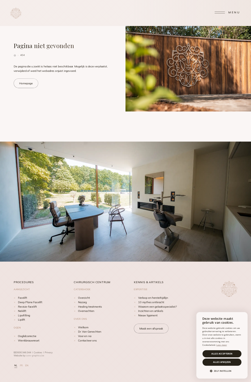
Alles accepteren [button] (221, 353)
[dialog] (222, 345)
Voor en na (84, 336)
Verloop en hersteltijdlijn (153, 297)
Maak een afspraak (151, 328)
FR (21, 365)
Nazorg (82, 302)
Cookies (38, 352)
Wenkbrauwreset (28, 340)
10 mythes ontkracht (151, 302)
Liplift (21, 319)
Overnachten (86, 311)
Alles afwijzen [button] (222, 362)
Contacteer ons (87, 340)
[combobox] (243, 316)
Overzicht (84, 297)
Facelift (22, 297)
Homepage (26, 83)
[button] (222, 371)
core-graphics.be (35, 355)
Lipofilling (24, 315)
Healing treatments (90, 306)
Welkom (83, 327)
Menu (234, 12)
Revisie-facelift (27, 306)
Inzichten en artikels (150, 311)
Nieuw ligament (148, 315)
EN (26, 365)
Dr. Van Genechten (89, 331)
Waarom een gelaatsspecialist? (157, 306)
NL (15, 365)
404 (22, 55)
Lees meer (221, 345)
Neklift (22, 311)
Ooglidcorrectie (27, 336)
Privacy (49, 352)
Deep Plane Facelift (30, 302)
